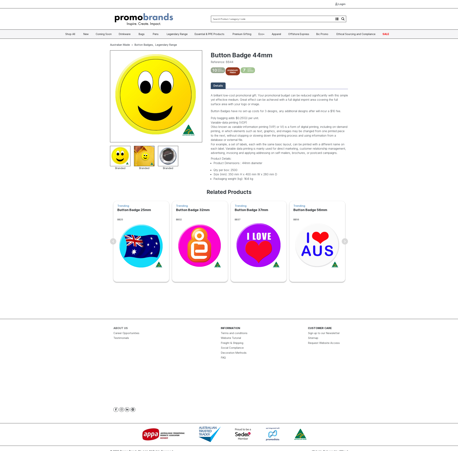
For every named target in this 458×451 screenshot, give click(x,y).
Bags (142, 34)
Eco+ (262, 34)
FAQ (223, 357)
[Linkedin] (127, 409)
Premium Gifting (242, 34)
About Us (120, 328)
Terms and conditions (234, 333)
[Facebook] (115, 409)
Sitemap (313, 338)
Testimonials (121, 338)
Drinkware (124, 34)
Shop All (70, 34)
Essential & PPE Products (209, 34)
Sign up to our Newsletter (324, 333)
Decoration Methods (234, 352)
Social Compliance (232, 347)
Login (341, 4)
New (86, 34)
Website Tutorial (231, 338)
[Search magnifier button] (343, 19)
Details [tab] (218, 85)
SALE (386, 34)
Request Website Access (324, 343)
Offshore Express (298, 34)
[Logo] (144, 18)
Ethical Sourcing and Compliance (356, 34)
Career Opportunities (126, 333)
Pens (156, 34)
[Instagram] (121, 409)
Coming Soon (104, 34)
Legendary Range (177, 34)
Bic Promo (322, 34)
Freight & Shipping (232, 343)
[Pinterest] (132, 409)
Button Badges (143, 44)
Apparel (276, 34)
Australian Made (120, 44)
